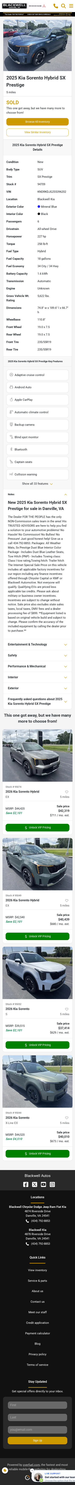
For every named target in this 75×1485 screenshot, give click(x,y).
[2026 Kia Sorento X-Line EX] (37, 1081)
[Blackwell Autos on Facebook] (24, 1184)
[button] (56, 6)
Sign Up (37, 1440)
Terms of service (37, 1365)
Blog (37, 1343)
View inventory (37, 1270)
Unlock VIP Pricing (40, 827)
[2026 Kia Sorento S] (37, 973)
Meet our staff (37, 1312)
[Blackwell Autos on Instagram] (50, 1184)
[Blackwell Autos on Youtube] (42, 1184)
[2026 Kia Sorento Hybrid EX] (37, 755)
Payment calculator (37, 1333)
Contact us (38, 1301)
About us (37, 1291)
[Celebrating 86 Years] (37, 14)
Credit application (37, 1323)
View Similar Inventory (37, 132)
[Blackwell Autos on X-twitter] (33, 1184)
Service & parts (37, 1281)
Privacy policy (37, 1354)
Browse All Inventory (37, 121)
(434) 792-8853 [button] (40, 1221)
